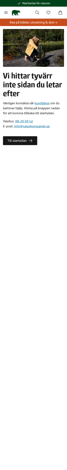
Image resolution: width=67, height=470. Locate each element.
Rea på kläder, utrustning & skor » (33, 22)
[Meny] (5, 12)
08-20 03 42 (24, 121)
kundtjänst (42, 103)
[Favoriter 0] (48, 12)
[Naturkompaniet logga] (15, 12)
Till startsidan (17, 141)
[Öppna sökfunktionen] (37, 12)
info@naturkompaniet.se (32, 126)
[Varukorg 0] (60, 12)
